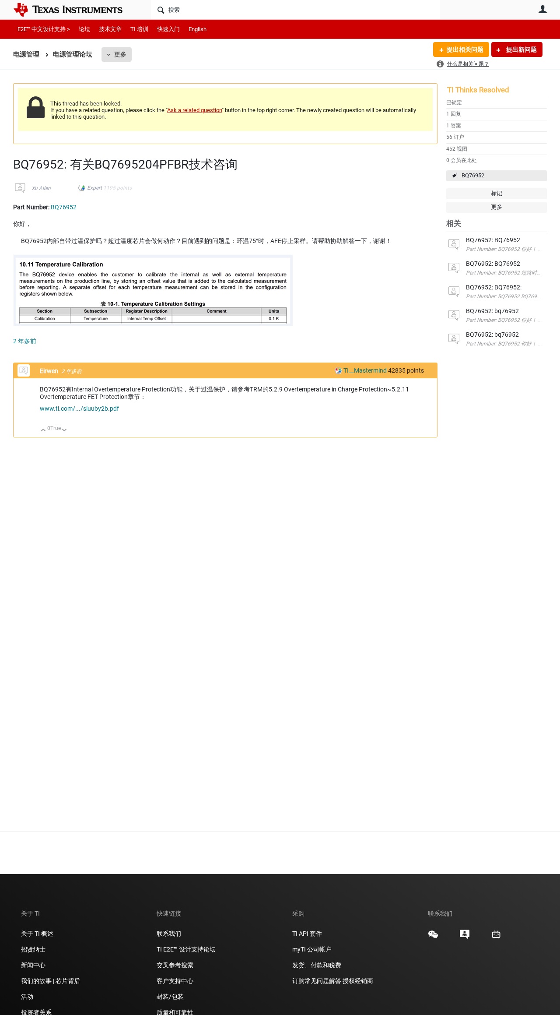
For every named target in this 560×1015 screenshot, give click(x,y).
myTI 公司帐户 (312, 949)
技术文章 (110, 29)
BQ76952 (473, 175)
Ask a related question (194, 110)
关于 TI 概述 (37, 933)
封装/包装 (170, 996)
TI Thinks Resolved (478, 89)
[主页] (74, 10)
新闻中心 (33, 965)
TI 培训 (139, 29)
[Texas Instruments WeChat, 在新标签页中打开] (433, 937)
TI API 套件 (307, 933)
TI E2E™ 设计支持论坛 (186, 949)
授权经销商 (358, 980)
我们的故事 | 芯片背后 (50, 980)
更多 (120, 54)
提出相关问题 (465, 49)
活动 (27, 996)
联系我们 (169, 933)
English (197, 29)
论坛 (84, 29)
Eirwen (50, 370)
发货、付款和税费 (316, 965)
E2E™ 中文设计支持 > (44, 29)
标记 (496, 193)
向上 (43, 430)
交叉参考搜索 (175, 965)
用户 (542, 9)
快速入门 (168, 29)
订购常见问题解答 (316, 980)
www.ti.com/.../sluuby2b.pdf (79, 408)
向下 (64, 430)
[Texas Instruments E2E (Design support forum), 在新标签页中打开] (464, 937)
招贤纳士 (33, 949)
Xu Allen (41, 188)
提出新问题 (521, 49)
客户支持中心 (175, 980)
